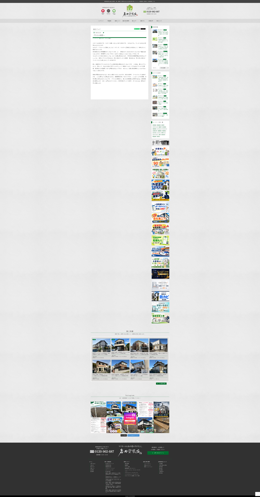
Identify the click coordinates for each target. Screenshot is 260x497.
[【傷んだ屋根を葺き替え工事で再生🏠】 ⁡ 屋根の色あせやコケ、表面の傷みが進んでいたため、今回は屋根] (98, 409)
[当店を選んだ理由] (160, 162)
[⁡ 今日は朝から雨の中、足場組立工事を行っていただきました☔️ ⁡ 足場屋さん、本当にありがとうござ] (161, 409)
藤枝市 (160, 127)
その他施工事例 (162, 383)
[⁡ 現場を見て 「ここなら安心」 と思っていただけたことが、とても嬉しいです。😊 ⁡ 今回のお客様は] (114, 409)
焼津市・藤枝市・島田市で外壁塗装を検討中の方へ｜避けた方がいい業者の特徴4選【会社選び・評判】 (113, 483)
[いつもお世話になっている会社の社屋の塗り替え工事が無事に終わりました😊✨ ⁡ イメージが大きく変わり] (146, 425)
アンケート (164, 128)
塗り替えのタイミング (110, 463)
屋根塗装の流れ (108, 466)
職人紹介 (161, 468)
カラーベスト (155, 134)
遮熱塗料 (154, 136)
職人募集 (161, 469)
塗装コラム (142, 20)
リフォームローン (147, 463)
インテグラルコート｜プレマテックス (132, 474)
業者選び (164, 130)
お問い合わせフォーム (159, 452)
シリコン (159, 132)
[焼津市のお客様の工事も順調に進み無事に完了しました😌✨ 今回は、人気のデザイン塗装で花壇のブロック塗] (161, 425)
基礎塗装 (154, 128)
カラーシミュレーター (110, 469)
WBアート (163, 132)
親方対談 (161, 473)
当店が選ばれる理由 (163, 465)
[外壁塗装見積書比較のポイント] (160, 240)
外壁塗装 (154, 125)
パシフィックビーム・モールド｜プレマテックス (132, 470)
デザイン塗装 (127, 466)
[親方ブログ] (160, 142)
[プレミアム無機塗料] (160, 274)
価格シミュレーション (148, 466)
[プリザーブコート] (160, 285)
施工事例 (92, 469)
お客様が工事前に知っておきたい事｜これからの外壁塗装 (113, 480)
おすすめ (154, 132)
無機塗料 (159, 130)
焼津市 (162, 125)
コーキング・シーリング (110, 468)
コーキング (159, 128)
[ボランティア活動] (160, 252)
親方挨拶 (161, 466)
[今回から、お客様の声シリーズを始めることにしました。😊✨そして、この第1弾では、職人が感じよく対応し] (98, 425)
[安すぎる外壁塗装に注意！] (160, 229)
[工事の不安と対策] (160, 263)
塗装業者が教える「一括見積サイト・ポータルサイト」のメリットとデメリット (113, 477)
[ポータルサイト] (160, 207)
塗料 (160, 134)
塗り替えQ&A (108, 471)
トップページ (101, 20)
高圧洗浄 (163, 134)
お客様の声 (150, 20)
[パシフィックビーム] (160, 296)
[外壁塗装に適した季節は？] (160, 174)
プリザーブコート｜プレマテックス (131, 472)
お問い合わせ (92, 463)
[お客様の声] (160, 151)
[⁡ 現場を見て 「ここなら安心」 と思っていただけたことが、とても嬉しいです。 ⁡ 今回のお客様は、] (146, 409)
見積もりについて (147, 465)
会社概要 (161, 463)
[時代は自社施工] (160, 218)
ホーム (90, 461)
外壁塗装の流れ (108, 465)
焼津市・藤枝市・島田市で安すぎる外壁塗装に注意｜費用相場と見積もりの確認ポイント (113, 491)
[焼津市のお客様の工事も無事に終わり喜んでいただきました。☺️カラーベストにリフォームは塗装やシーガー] (130, 425)
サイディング (155, 127)
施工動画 (92, 471)
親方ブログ (101, 38)
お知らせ (92, 465)
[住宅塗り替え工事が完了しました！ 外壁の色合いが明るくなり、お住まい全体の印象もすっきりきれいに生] (130, 409)
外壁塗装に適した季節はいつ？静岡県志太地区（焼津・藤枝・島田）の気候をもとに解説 (113, 487)
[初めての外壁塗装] (160, 185)
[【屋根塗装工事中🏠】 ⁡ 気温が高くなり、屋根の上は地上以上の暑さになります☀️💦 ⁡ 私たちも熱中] (114, 425)
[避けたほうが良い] (160, 196)
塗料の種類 (127, 463)
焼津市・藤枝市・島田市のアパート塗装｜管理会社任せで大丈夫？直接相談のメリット (113, 474)
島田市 (158, 136)
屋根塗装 (159, 125)
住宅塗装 (164, 127)
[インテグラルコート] (160, 307)
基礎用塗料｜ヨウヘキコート (130, 468)
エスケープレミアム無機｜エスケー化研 (132, 475)
